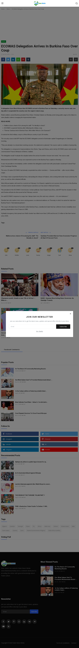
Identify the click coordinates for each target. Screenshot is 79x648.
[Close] (70, 313)
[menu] (2, 3)
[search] (76, 3)
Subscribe (63, 326)
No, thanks (39, 331)
